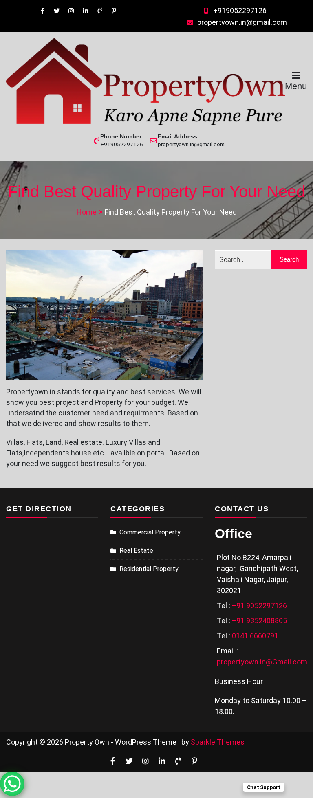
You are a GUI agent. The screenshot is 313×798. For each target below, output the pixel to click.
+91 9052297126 (259, 605)
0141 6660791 (255, 635)
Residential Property (149, 569)
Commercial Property (150, 532)
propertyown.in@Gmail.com (262, 661)
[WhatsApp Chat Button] (12, 784)
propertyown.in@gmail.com (242, 22)
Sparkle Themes (218, 742)
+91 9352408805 (259, 620)
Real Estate (136, 550)
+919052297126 (240, 10)
